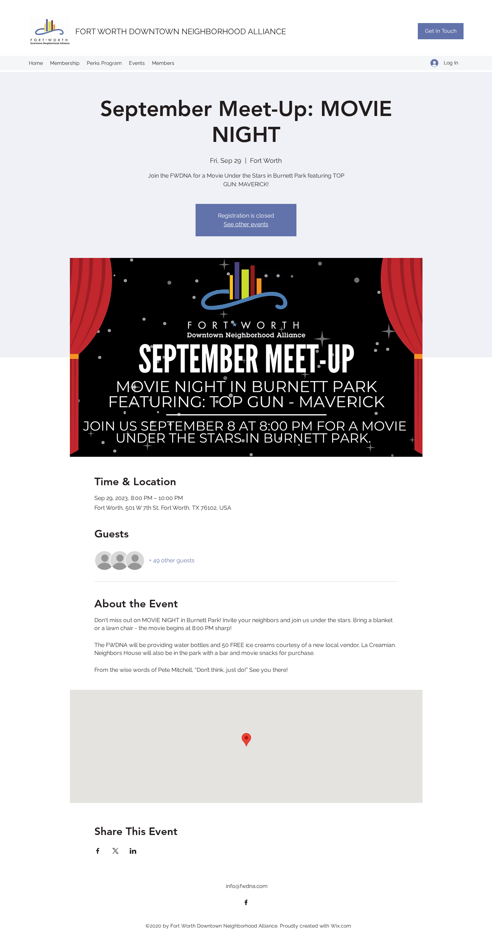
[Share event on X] (115, 851)
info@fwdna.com (247, 886)
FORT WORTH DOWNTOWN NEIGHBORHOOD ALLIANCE (180, 31)
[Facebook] (246, 902)
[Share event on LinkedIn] (133, 851)
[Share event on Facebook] (97, 851)
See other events (246, 224)
